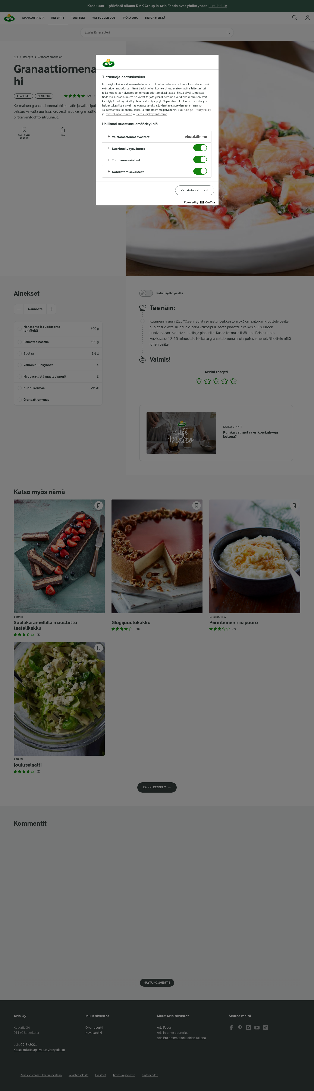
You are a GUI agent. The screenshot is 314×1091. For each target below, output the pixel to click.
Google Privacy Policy (197, 109)
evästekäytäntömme (119, 114)
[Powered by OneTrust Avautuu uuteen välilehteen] (200, 202)
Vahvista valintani (194, 190)
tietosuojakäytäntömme (151, 114)
